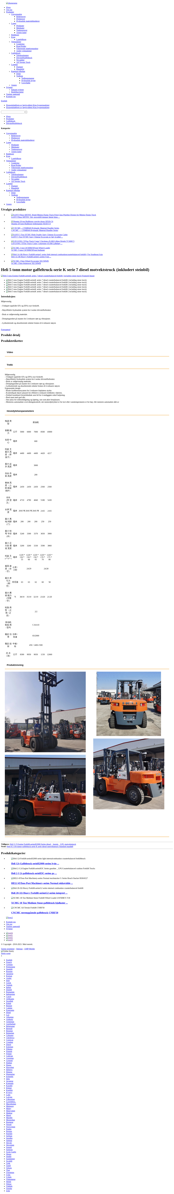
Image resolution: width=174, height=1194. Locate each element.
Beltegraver (21, 16)
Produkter (10, 12)
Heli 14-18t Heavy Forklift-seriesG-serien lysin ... (31, 257)
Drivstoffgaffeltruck (24, 58)
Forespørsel (5, 330)
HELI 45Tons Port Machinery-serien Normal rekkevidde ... (42, 883)
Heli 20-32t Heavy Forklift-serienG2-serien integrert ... (39, 893)
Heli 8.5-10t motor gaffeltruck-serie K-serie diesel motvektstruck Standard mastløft (40, 846)
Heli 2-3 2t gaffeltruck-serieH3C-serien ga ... (34, 873)
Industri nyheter (17, 90)
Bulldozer (15, 35)
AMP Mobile (29, 949)
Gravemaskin (16, 14)
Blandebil (20, 69)
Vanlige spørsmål (13, 94)
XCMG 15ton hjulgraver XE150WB (26, 263)
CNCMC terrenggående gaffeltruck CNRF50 (34, 912)
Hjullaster (20, 26)
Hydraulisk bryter (28, 80)
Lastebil (14, 64)
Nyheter (9, 87)
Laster (13, 23)
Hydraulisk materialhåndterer (28, 21)
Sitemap (19, 949)
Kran (13, 37)
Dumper (19, 67)
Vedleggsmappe (27, 78)
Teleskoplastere (22, 55)
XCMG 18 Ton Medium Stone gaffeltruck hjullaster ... (39, 903)
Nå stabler (20, 60)
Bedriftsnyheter (17, 92)
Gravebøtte (25, 83)
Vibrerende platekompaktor (27, 48)
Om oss (9, 10)
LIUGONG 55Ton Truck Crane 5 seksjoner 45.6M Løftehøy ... (36, 243)
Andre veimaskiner (24, 51)
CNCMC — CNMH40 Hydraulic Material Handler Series (34, 230)
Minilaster (20, 28)
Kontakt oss (11, 96)
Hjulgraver (20, 19)
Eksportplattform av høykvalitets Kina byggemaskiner (27, 105)
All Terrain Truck (23, 62)
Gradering (20, 44)
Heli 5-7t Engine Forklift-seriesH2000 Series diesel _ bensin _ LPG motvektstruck (43, 844)
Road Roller (21, 46)
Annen (14, 85)
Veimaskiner (16, 42)
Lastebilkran (21, 39)
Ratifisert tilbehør (18, 71)
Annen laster (21, 32)
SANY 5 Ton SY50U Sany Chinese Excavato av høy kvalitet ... (37, 237)
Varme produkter (8, 949)
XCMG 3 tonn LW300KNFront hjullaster (28, 250)
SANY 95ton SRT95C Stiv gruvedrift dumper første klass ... (35, 217)
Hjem (8, 7)
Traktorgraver (21, 30)
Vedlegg (19, 76)
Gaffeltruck (15, 53)
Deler (18, 74)
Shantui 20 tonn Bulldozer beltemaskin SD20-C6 (31, 224)
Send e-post (5, 953)
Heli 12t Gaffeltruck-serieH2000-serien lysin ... (35, 863)
